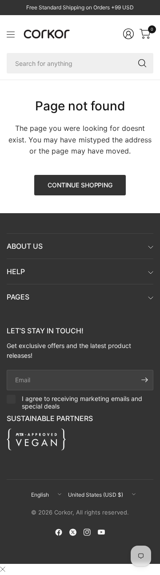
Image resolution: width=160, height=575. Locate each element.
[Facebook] (59, 532)
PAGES (18, 296)
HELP (16, 271)
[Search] (142, 63)
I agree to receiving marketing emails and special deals (82, 402)
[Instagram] (87, 532)
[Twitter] (73, 532)
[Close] (2, 569)
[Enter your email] (144, 380)
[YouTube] (101, 532)
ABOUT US (25, 246)
